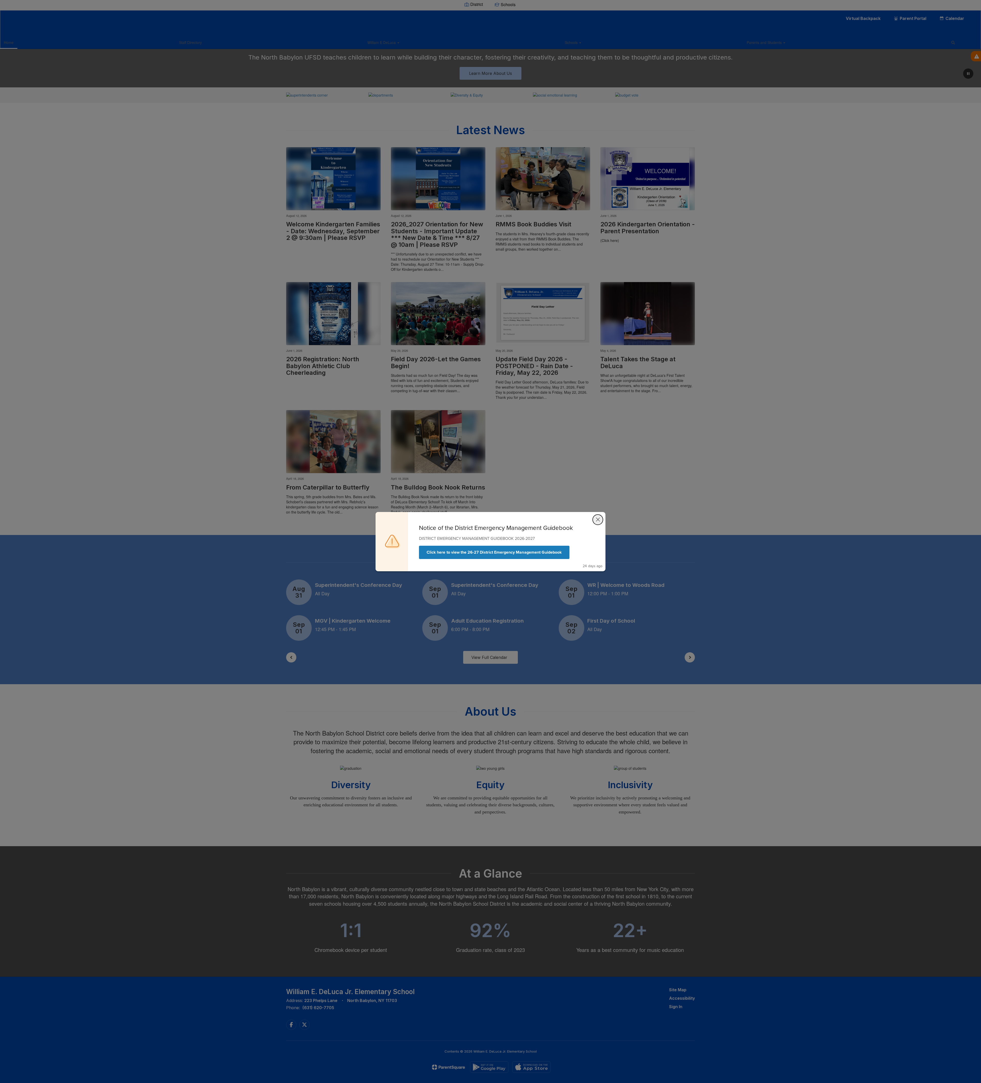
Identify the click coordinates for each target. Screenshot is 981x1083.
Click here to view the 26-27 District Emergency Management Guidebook (494, 552)
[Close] (598, 520)
